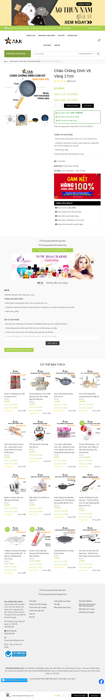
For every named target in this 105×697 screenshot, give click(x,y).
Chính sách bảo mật (36, 611)
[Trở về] (5, 61)
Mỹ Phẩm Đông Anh (86, 606)
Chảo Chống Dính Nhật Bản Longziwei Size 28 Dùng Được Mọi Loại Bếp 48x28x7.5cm (64, 500)
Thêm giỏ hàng (72, 106)
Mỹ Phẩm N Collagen (87, 612)
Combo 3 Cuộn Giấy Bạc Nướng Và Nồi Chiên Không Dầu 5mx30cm (39, 553)
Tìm (98, 53)
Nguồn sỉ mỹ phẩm (94, 28)
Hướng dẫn (72, 35)
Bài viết (61, 35)
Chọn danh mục (85, 54)
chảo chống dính (68, 171)
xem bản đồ (9, 627)
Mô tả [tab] (40, 283)
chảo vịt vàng (80, 171)
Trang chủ (30, 35)
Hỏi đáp (57, 604)
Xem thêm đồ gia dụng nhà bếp (18, 350)
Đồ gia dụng (23, 61)
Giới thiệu (32, 601)
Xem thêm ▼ (52, 343)
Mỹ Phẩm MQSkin (85, 601)
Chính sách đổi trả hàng (38, 604)
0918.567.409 (12, 28)
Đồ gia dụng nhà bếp (34, 61)
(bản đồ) (67, 28)
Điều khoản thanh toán (62, 607)
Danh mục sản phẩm (46, 35)
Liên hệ (57, 45)
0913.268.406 (24, 28)
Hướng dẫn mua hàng (62, 601)
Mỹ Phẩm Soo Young (86, 609)
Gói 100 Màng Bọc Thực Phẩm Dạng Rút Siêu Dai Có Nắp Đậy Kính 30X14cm (40, 396)
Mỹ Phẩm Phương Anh (87, 604)
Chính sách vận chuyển (37, 607)
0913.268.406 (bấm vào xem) (15, 680)
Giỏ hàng (47, 45)
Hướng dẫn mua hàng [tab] (57, 283)
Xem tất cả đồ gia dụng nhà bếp (52, 250)
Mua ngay (88, 106)
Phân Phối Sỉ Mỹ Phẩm (45, 679)
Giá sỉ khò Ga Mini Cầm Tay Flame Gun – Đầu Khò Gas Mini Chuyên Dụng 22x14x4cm (89, 553)
